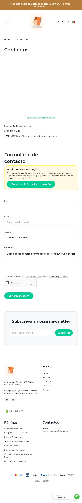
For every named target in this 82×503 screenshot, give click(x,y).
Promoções (47, 386)
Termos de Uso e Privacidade (16, 441)
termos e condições (33, 277)
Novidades (47, 382)
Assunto (7, 232)
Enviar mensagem (19, 296)
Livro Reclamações (12, 446)
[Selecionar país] (75, 22)
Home (7, 39)
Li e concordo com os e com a (37, 277)
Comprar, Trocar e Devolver (16, 433)
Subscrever (64, 333)
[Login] (68, 22)
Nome (7, 201)
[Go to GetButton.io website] (76, 500)
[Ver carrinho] (63, 22)
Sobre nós (47, 377)
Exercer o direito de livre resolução (31, 184)
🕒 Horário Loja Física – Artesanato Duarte (18, 455)
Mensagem (9, 247)
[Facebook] (6, 399)
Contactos (47, 390)
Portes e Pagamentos (13, 437)
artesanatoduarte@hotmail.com (56, 431)
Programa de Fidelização (14, 450)
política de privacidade (58, 277)
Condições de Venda (13, 429)
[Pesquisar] (58, 22)
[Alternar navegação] (6, 22)
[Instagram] (13, 399)
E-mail (7, 216)
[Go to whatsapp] (77, 496)
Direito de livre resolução (15, 461)
